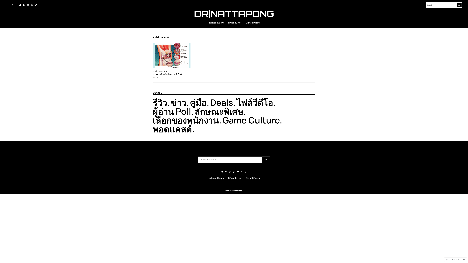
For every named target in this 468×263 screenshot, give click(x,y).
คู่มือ (198, 102)
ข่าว (178, 102)
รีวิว (160, 102)
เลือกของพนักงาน (186, 120)
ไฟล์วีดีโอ (255, 102)
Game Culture (251, 120)
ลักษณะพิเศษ (219, 111)
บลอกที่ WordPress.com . (234, 191)
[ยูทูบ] (28, 5)
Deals (221, 102)
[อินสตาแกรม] (16, 5)
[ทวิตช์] (36, 5)
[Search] (459, 5)
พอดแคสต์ (172, 129)
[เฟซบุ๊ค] (12, 5)
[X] (32, 5)
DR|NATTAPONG (234, 13)
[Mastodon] (24, 5)
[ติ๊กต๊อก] (20, 5)
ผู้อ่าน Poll (172, 111)
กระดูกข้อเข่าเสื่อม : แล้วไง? (167, 74)
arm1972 (156, 77)
